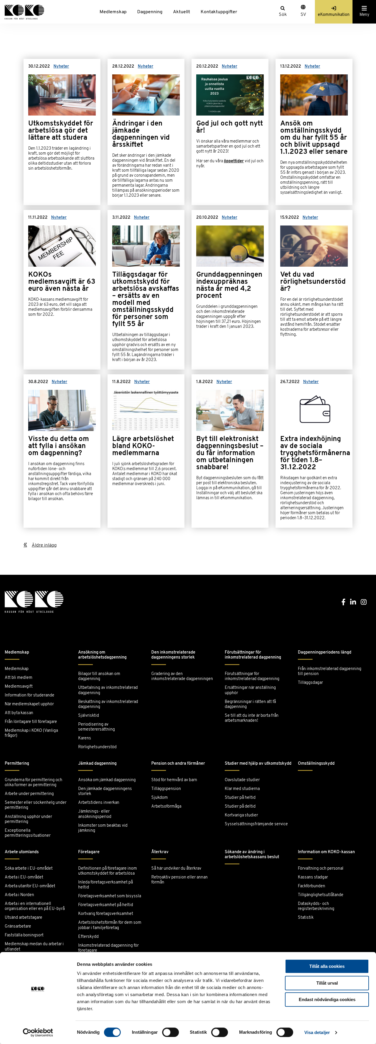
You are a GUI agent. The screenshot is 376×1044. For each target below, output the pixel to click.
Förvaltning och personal (320, 868)
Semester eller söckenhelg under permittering (35, 805)
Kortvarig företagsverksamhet (105, 914)
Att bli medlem (18, 678)
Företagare (89, 852)
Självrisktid (88, 716)
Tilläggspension (166, 789)
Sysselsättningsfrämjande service (256, 824)
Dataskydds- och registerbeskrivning (316, 906)
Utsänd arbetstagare (23, 918)
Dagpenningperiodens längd (324, 652)
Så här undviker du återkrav (176, 868)
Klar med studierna (242, 789)
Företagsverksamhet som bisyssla (109, 896)
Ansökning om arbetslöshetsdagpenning (102, 655)
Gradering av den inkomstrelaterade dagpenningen (182, 676)
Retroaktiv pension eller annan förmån (179, 880)
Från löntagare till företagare (31, 722)
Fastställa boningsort (24, 935)
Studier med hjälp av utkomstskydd (258, 763)
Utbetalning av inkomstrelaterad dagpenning (108, 690)
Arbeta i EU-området (24, 877)
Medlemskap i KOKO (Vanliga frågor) (31, 733)
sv (303, 14)
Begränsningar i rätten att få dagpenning (250, 704)
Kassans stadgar (313, 877)
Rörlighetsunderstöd (97, 747)
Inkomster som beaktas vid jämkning (102, 828)
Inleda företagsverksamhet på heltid (105, 885)
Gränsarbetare (18, 926)
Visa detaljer (317, 1032)
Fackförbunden (311, 886)
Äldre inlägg (44, 545)
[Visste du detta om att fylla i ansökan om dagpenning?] (62, 451)
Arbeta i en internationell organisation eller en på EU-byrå (35, 906)
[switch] (170, 1032)
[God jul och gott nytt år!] (230, 132)
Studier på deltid (240, 806)
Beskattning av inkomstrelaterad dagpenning (108, 704)
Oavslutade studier (242, 780)
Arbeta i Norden (19, 895)
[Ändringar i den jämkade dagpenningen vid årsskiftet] (146, 132)
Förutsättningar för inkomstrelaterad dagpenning (253, 655)
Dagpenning (149, 12)
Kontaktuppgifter (219, 12)
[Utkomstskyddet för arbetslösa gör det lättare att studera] (62, 132)
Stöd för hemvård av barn (174, 780)
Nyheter (61, 66)
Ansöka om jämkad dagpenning (107, 780)
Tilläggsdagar (310, 683)
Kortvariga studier (241, 815)
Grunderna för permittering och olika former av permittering (33, 782)
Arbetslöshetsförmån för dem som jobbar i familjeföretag (109, 925)
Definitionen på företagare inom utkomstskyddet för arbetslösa (107, 871)
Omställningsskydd (316, 763)
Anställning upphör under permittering (28, 819)
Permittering (17, 763)
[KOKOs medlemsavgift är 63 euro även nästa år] (62, 290)
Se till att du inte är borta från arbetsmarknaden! (251, 718)
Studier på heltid (240, 798)
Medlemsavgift (19, 686)
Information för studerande (29, 695)
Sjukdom (159, 798)
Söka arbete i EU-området (29, 868)
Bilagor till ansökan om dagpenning (99, 676)
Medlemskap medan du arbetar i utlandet (34, 946)
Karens (84, 738)
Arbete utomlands (22, 852)
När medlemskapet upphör (29, 704)
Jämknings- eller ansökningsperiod (94, 814)
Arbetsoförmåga (166, 806)
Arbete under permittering (29, 794)
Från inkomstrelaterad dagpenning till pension (329, 671)
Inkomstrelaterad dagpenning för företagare (108, 948)
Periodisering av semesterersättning (96, 727)
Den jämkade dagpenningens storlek (105, 791)
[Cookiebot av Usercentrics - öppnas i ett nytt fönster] (38, 1032)
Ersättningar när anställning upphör (250, 690)
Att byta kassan (19, 713)
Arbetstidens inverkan (98, 803)
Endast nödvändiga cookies (327, 999)
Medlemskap (113, 12)
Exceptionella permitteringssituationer (28, 833)
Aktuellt (181, 12)
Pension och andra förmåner (178, 763)
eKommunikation (334, 15)
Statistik (305, 918)
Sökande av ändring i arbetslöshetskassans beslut (252, 854)
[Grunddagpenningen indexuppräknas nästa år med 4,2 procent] (230, 290)
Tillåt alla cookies (327, 966)
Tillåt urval (327, 982)
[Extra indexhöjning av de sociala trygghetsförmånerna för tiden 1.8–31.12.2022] (314, 451)
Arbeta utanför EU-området (30, 886)
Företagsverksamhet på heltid (105, 905)
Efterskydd (88, 937)
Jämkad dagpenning (97, 763)
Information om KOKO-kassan (326, 852)
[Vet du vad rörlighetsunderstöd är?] (314, 290)
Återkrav (160, 852)
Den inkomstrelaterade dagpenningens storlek (173, 655)
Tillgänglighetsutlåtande (320, 895)
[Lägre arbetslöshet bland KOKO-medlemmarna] (146, 451)
